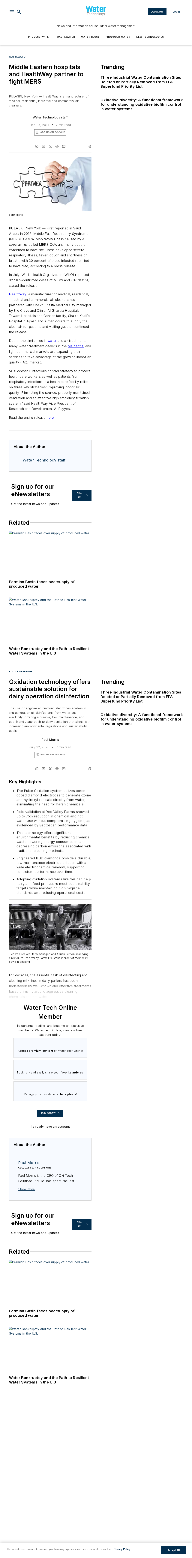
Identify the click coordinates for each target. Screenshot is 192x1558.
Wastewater (66, 36)
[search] (19, 12)
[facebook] (37, 146)
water (52, 341)
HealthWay (17, 294)
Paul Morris (50, 740)
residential (76, 346)
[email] (64, 146)
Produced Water (118, 36)
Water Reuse (90, 36)
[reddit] (57, 146)
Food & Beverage (20, 671)
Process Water (39, 36)
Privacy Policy (122, 1549)
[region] (96, 1550)
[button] (12, 12)
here (50, 417)
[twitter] (50, 146)
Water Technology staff (50, 117)
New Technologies (150, 36)
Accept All (174, 1550)
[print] (90, 146)
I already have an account (50, 1126)
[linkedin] (43, 146)
